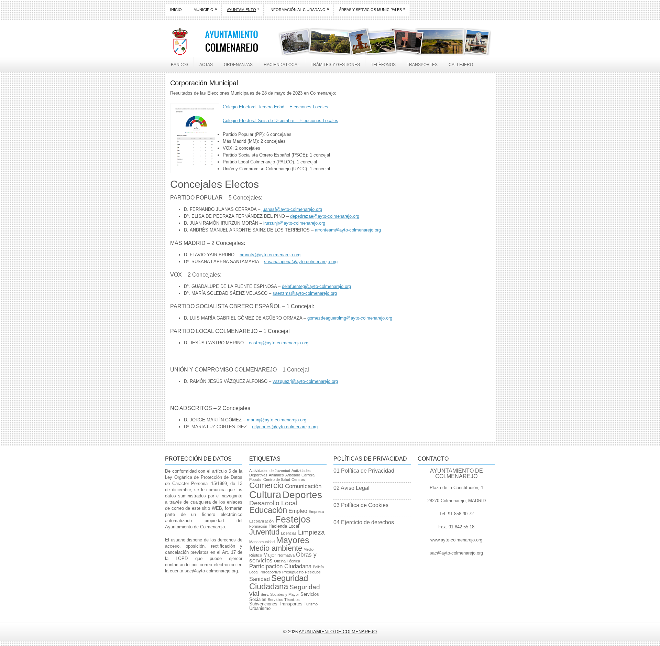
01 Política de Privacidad (363, 471)
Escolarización (261, 521)
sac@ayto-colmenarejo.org (211, 570)
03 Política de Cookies (360, 505)
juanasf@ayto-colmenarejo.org (292, 209)
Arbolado (292, 475)
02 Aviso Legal (351, 488)
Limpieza (311, 532)
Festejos (293, 519)
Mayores (292, 540)
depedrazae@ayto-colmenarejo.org (324, 216)
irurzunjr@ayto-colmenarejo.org (294, 223)
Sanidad (259, 579)
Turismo (311, 604)
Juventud (264, 532)
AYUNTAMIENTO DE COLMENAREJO (338, 631)
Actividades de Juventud (269, 471)
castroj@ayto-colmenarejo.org (278, 342)
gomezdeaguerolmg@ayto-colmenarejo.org (349, 318)
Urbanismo (260, 608)
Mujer (269, 555)
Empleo (297, 511)
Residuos (313, 572)
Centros (298, 479)
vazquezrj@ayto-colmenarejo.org (305, 381)
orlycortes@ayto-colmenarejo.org (285, 426)
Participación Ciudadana (280, 566)
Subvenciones (263, 603)
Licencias (289, 533)
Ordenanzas (238, 64)
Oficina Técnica (287, 561)
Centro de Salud (276, 479)
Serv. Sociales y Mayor (280, 594)
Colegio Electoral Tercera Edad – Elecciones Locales (275, 106)
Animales (276, 475)
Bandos (179, 64)
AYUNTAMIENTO (243, 9)
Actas (206, 64)
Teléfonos (383, 64)
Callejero (461, 64)
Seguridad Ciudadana (278, 582)
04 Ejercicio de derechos (363, 522)
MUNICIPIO (205, 9)
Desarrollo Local (273, 503)
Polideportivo (270, 572)
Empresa (316, 511)
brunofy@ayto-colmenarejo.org (270, 254)
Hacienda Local (282, 64)
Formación (258, 526)
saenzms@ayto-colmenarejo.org (305, 293)
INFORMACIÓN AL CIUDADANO (299, 9)
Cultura (265, 494)
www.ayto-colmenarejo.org (456, 539)
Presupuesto (293, 572)
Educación (268, 510)
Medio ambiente (275, 548)
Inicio (176, 10)
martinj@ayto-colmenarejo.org (276, 419)
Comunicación (303, 486)
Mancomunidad (262, 542)
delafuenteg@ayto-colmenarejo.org (316, 286)
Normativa (286, 555)
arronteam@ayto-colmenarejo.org (348, 230)
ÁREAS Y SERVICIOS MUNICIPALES (372, 9)
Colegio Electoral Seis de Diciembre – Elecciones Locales (280, 120)
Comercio (266, 485)
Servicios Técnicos (284, 599)
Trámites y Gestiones (335, 64)
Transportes (422, 64)
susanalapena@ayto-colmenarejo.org (301, 261)
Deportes (302, 494)
